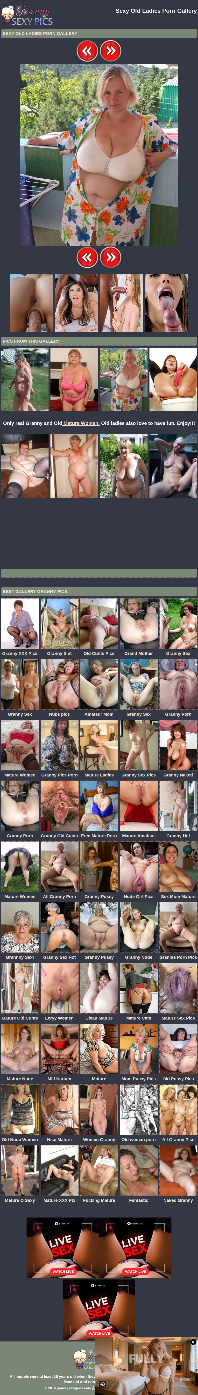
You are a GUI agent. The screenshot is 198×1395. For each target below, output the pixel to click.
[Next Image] (110, 61)
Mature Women (81, 423)
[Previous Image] (87, 61)
